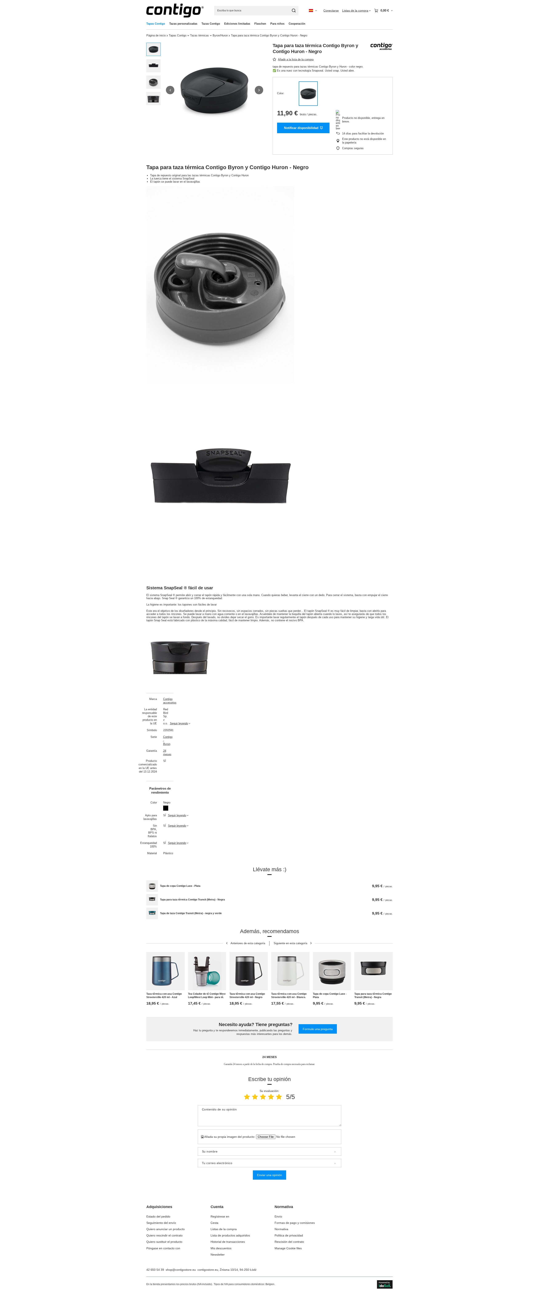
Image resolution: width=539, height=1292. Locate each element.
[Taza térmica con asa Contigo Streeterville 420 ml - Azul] (165, 971)
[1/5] (247, 1097)
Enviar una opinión (269, 1175)
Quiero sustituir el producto (164, 1241)
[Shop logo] (175, 10)
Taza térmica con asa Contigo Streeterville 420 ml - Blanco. (289, 995)
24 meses (165, 752)
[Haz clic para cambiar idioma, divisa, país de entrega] (313, 10)
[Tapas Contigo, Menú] (167, 23)
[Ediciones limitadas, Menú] (252, 23)
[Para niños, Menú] (287, 23)
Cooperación (297, 23)
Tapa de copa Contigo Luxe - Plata (180, 885)
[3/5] (263, 1097)
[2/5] (255, 1097)
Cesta (214, 1222)
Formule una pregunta (318, 1029)
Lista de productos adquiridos (230, 1235)
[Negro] (308, 93)
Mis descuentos (221, 1248)
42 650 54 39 (155, 1269)
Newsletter (218, 1254)
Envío (278, 1216)
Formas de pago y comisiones (295, 1222)
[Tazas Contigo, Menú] (222, 23)
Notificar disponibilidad (301, 128)
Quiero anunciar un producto (165, 1229)
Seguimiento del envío (161, 1222)
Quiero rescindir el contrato (164, 1235)
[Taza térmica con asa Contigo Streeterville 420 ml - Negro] (248, 971)
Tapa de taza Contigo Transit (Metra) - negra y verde (191, 913)
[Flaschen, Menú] (268, 23)
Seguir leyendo (179, 723)
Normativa (284, 1207)
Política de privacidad (289, 1235)
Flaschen (260, 23)
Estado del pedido (158, 1216)
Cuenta (217, 1207)
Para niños (277, 23)
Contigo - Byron (165, 740)
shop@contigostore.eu (181, 1269)
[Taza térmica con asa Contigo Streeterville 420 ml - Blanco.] (290, 971)
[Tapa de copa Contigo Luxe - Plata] (152, 886)
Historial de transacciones (228, 1241)
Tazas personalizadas (183, 23)
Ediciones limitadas (237, 23)
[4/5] (271, 1097)
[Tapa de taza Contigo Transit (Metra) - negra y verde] (152, 913)
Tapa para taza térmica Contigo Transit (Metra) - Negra (192, 899)
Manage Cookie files (288, 1248)
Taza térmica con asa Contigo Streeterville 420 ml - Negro (247, 995)
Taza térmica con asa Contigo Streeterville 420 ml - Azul (164, 995)
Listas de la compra (224, 1229)
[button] (170, 90)
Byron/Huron (220, 35)
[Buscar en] (293, 10)
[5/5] (279, 1097)
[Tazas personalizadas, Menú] (199, 23)
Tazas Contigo (210, 23)
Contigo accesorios (165, 700)
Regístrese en (220, 1216)
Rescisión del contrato (289, 1241)
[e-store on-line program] (385, 1284)
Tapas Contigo (155, 23)
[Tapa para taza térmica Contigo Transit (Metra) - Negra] (152, 900)
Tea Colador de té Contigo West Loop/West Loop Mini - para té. (206, 995)
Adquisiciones (159, 1207)
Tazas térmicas (199, 35)
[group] (214, 90)
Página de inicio (156, 35)
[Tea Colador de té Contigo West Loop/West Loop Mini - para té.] (207, 971)
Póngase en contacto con (163, 1248)
